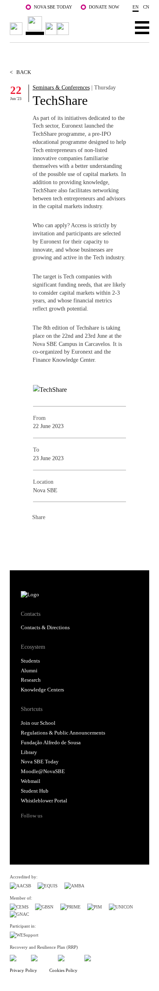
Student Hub (35, 791)
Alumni (29, 671)
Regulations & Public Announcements (63, 733)
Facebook (38, 535)
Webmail (30, 781)
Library (29, 752)
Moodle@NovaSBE (43, 771)
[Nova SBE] (41, 25)
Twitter (55, 535)
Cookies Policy (63, 970)
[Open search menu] (117, 27)
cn (146, 6)
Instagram (57, 830)
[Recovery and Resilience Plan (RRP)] (41, 957)
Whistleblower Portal (44, 801)
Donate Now (104, 6)
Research (31, 680)
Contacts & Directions (45, 627)
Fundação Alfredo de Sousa (51, 742)
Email (87, 535)
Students (30, 661)
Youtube (88, 830)
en (135, 6)
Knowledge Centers (42, 690)
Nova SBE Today (53, 6)
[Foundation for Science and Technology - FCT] (17, 957)
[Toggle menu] (142, 27)
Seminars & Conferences (61, 87)
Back (20, 72)
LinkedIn (71, 535)
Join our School (38, 723)
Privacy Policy (23, 970)
